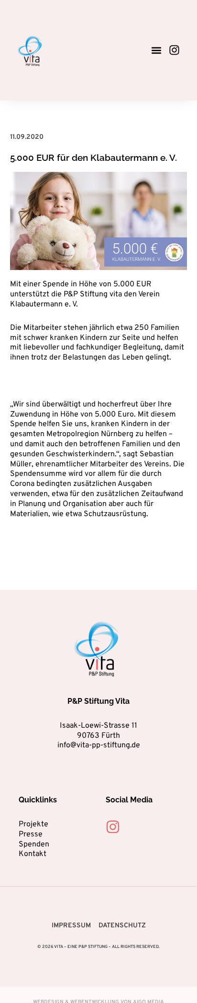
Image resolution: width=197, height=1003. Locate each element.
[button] (156, 50)
